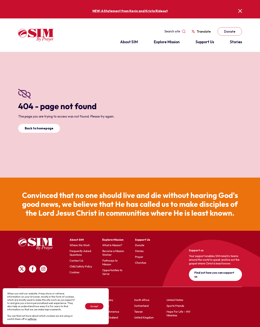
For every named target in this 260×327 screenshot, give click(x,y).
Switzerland (141, 306)
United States (174, 300)
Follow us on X (21, 269)
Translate (204, 31)
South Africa (141, 300)
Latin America (110, 311)
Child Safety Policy (81, 266)
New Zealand (110, 317)
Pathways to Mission (110, 262)
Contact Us (76, 260)
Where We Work (80, 245)
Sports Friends (175, 306)
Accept (94, 306)
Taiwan (138, 311)
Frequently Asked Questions (80, 252)
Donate (229, 31)
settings (32, 319)
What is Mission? (112, 245)
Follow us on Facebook (32, 269)
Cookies (74, 272)
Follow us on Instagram (43, 269)
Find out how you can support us (214, 274)
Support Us (205, 42)
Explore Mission (167, 42)
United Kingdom (144, 317)
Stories (236, 42)
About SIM (129, 42)
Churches (140, 262)
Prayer (139, 257)
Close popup (240, 11)
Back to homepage (39, 128)
